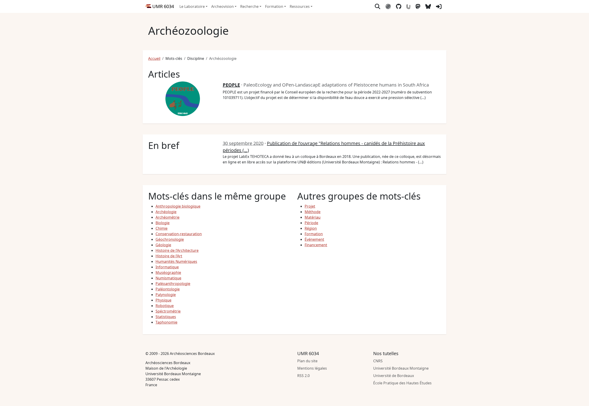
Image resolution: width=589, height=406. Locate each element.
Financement (316, 244)
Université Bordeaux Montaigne (401, 368)
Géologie (163, 244)
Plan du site (307, 360)
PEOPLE (231, 85)
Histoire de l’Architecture (177, 250)
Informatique (167, 267)
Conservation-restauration (179, 233)
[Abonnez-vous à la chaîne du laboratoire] (408, 6)
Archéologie (166, 211)
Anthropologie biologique (178, 206)
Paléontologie (168, 289)
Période (311, 222)
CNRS (378, 360)
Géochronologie (170, 239)
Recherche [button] (249, 6)
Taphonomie (166, 322)
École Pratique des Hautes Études (402, 383)
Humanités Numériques (176, 261)
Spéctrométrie (168, 311)
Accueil (154, 58)
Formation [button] (274, 6)
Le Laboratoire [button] (192, 6)
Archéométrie (167, 217)
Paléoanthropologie (173, 283)
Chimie (161, 228)
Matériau (312, 217)
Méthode (312, 211)
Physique (163, 300)
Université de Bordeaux (393, 375)
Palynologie (166, 294)
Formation (314, 233)
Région (311, 228)
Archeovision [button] (222, 6)
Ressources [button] (300, 6)
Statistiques (166, 316)
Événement (314, 239)
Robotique (165, 305)
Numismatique (168, 278)
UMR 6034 (162, 6)
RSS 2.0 (303, 375)
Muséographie (168, 272)
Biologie (163, 222)
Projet (310, 206)
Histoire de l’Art (169, 255)
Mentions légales (312, 368)
